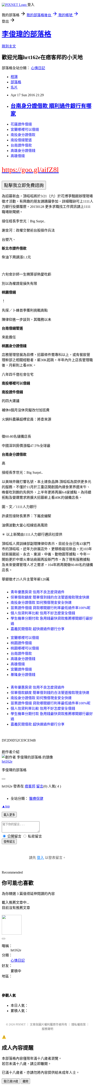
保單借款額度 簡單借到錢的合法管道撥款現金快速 (50, 597)
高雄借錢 (18, 156)
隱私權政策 (78, 1024)
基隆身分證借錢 (23, 674)
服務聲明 (47, 1028)
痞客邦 (30, 786)
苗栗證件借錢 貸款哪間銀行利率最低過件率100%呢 (50, 608)
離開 (25, 1081)
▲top (6, 806)
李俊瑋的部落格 (26, 34)
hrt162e (7, 761)
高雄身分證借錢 (23, 150)
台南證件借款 (21, 145)
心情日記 (38, 68)
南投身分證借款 (23, 135)
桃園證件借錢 (21, 643)
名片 (14, 87)
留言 (39, 786)
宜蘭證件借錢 (21, 669)
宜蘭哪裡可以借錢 (25, 129)
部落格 (16, 82)
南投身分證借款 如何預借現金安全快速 (41, 602)
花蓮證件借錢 (21, 124)
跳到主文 (9, 46)
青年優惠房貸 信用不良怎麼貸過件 (38, 592)
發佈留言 (9, 841)
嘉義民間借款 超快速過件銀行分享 (38, 629)
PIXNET (21, 1024)
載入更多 (9, 814)
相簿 (14, 77)
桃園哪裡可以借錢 (25, 648)
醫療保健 (36, 798)
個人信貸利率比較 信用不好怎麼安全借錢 (43, 613)
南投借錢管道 (21, 140)
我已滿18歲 (11, 1081)
